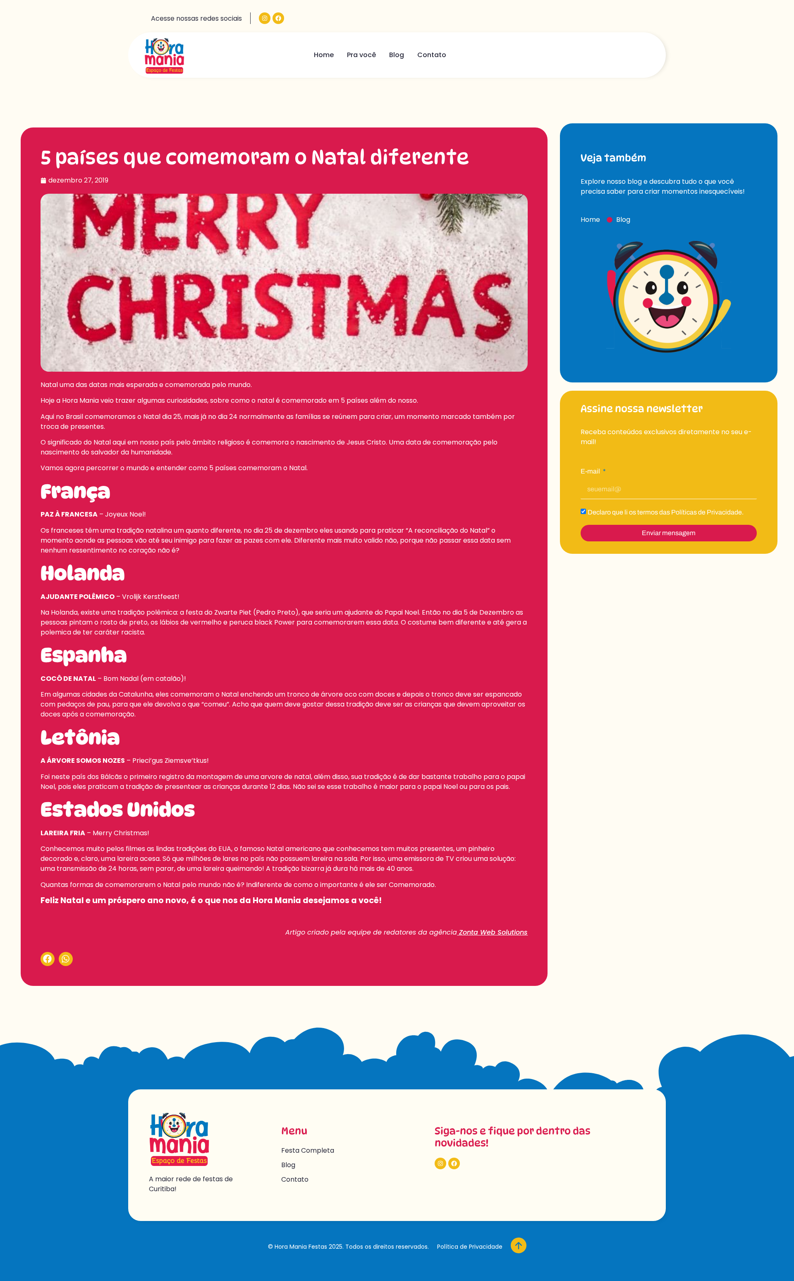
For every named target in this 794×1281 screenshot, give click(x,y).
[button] (48, 959)
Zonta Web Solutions (492, 932)
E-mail (591, 471)
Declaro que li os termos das (666, 512)
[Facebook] (278, 18)
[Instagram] (264, 18)
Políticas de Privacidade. (707, 512)
